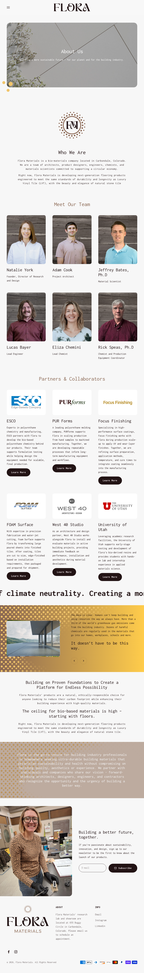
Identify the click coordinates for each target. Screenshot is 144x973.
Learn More (18, 472)
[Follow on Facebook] (9, 952)
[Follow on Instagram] (16, 952)
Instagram (100, 920)
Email (98, 914)
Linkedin (100, 926)
